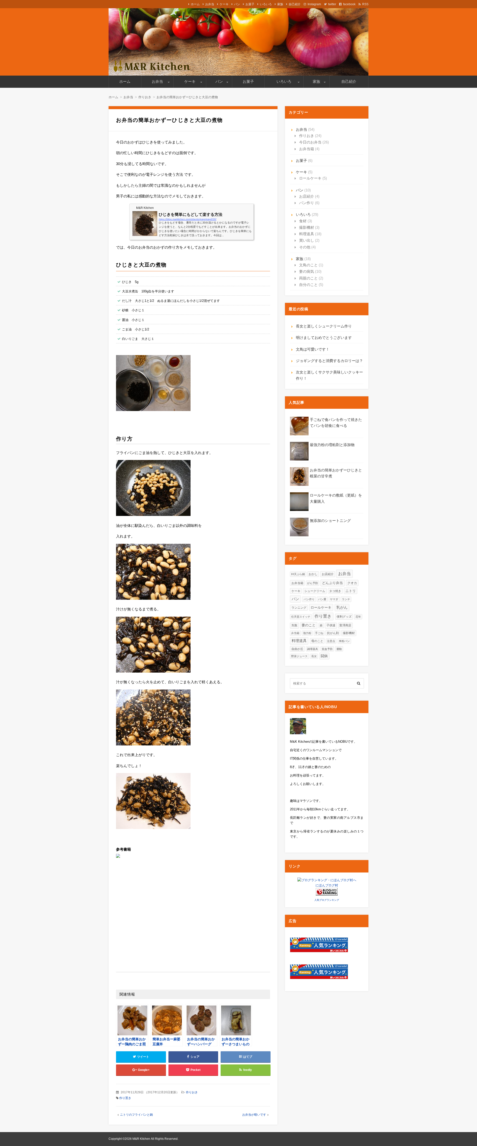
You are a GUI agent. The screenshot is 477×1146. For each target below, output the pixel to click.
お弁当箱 (306, 149)
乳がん (342, 607)
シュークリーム (314, 591)
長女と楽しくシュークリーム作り (324, 326)
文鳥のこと (308, 265)
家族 (280, 4)
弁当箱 (295, 633)
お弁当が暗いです (254, 1114)
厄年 (358, 616)
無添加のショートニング (330, 520)
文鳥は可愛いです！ (312, 349)
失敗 (294, 625)
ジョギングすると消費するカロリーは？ (329, 361)
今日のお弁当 (310, 142)
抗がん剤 (333, 633)
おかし (313, 574)
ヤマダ (334, 599)
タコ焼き (335, 591)
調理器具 (312, 648)
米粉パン (344, 641)
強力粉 (307, 633)
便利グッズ (344, 616)
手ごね (319, 633)
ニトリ (350, 591)
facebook (349, 4)
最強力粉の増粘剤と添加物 (332, 445)
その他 (304, 247)
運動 (339, 648)
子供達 (330, 625)
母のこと (317, 640)
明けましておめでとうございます (324, 337)
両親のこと (308, 278)
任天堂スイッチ (300, 616)
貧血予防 (327, 648)
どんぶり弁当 (332, 583)
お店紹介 (306, 196)
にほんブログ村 (327, 885)
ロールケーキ (310, 178)
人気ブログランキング (326, 900)
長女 (314, 656)
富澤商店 (345, 625)
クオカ (352, 583)
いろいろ (266, 4)
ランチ (346, 599)
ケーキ (224, 4)
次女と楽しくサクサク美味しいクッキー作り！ (329, 375)
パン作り (306, 203)
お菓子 (249, 4)
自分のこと (308, 284)
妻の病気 (306, 271)
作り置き (125, 1098)
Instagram (314, 4)
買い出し (306, 240)
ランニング (298, 607)
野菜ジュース (299, 656)
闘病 (324, 656)
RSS (365, 4)
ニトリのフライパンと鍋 (136, 1114)
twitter (332, 4)
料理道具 (306, 234)
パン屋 (322, 599)
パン (237, 4)
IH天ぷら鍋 (298, 574)
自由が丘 (297, 648)
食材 (303, 221)
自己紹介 (295, 4)
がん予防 (312, 583)
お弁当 (209, 4)
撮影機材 (306, 227)
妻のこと (309, 625)
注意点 (331, 641)
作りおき (192, 1092)
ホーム (195, 4)
